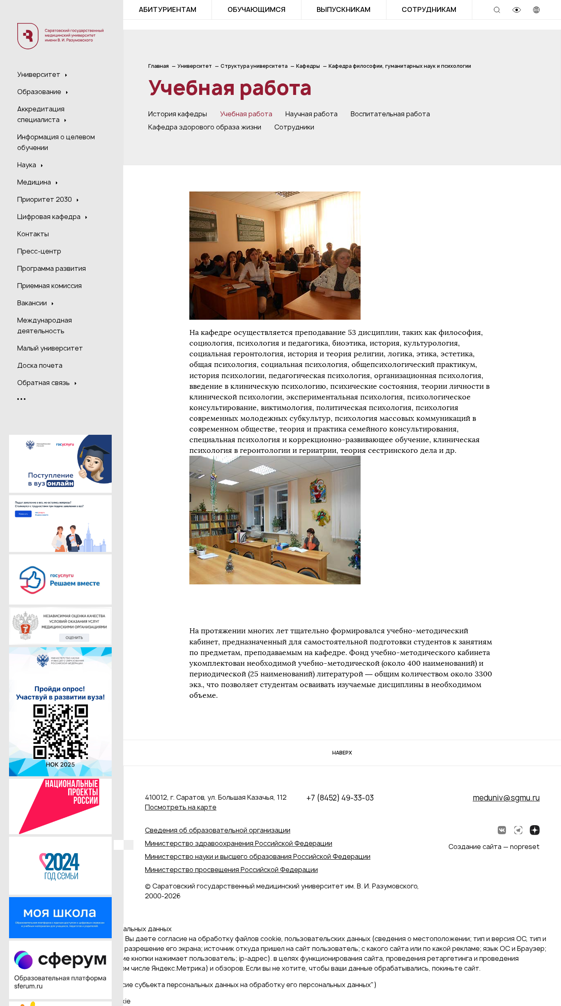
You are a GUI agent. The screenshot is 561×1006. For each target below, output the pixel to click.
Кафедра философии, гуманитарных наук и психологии (400, 65)
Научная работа (311, 113)
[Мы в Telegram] (518, 830)
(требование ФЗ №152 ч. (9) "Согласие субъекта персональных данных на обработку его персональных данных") (192, 984)
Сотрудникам (429, 9)
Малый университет (50, 348)
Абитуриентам (167, 9)
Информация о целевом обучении (56, 142)
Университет (39, 74)
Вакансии (32, 302)
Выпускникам (343, 9)
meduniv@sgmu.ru (506, 798)
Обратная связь (44, 382)
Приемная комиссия (49, 285)
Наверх (342, 752)
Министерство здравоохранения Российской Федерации (238, 843)
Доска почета (39, 365)
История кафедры (177, 113)
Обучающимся (256, 9)
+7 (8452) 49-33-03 (340, 798)
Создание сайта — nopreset (494, 846)
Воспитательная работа (390, 113)
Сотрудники (294, 127)
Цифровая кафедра (49, 216)
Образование (40, 91)
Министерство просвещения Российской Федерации (231, 869)
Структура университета (254, 65)
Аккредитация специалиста (40, 114)
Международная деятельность (44, 325)
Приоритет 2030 (45, 199)
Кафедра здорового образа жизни (204, 127)
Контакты (33, 233)
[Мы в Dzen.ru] (535, 830)
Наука (27, 164)
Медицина (35, 182)
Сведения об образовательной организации (217, 830)
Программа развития (51, 268)
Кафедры (308, 65)
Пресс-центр (39, 251)
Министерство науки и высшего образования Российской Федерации (257, 856)
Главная (158, 65)
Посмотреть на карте (180, 807)
